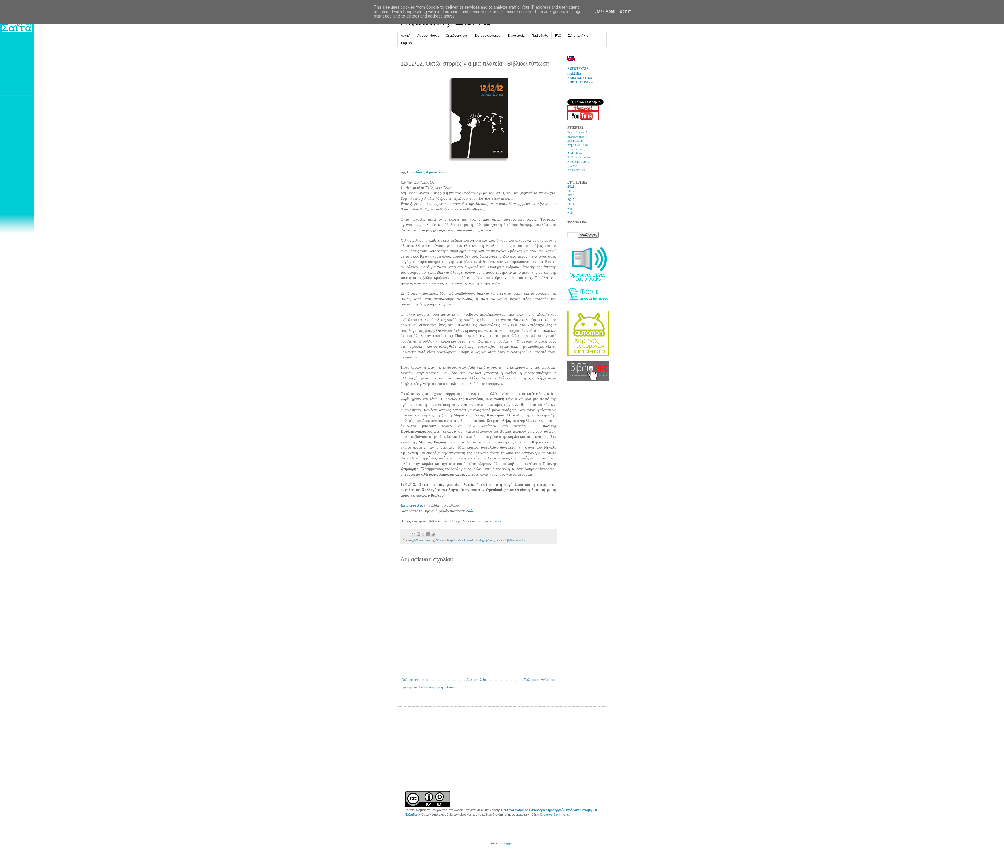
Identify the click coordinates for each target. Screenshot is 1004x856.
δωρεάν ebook (456, 540)
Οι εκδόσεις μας (457, 35)
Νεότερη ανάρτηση (415, 680)
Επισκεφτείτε (412, 505)
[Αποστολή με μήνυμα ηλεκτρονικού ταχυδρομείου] (413, 534)
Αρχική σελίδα (476, 680)
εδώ (469, 511)
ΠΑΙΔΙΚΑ (574, 73)
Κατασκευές (576, 170)
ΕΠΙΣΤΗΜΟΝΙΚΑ (580, 82)
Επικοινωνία (516, 35)
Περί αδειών (540, 35)
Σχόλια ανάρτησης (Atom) (437, 687)
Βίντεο (572, 165)
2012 (570, 213)
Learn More (605, 12)
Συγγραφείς (576, 149)
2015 (571, 200)
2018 (571, 187)
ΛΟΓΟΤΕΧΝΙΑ (578, 68)
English (406, 43)
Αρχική (405, 35)
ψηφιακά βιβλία (505, 540)
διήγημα (441, 540)
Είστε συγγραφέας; (488, 35)
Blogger (506, 843)
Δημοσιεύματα (577, 144)
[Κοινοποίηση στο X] (423, 534)
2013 (570, 209)
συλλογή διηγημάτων (480, 540)
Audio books (575, 153)
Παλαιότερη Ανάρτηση (539, 680)
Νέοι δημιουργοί (578, 161)
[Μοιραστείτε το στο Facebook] (428, 534)
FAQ (558, 35)
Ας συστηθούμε (428, 35)
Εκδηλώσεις (575, 140)
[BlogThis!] (418, 534)
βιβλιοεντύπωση (423, 540)
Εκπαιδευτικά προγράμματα (577, 134)
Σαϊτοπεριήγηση (579, 35)
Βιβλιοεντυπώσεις (580, 157)
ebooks (521, 540)
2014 (571, 204)
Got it (625, 12)
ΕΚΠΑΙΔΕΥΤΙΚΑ (579, 78)
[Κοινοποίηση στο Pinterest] (433, 534)
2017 (571, 191)
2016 (571, 195)
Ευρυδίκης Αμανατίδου (427, 172)
